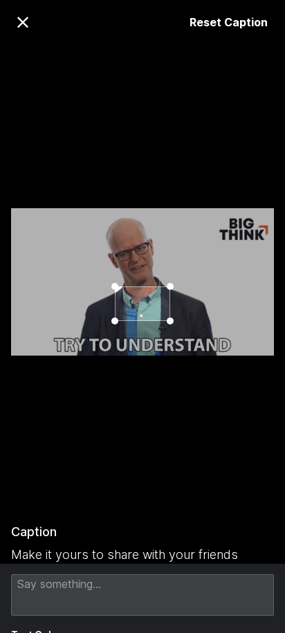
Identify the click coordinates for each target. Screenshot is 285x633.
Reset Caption (229, 22)
